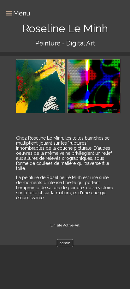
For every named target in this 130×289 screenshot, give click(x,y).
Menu (21, 13)
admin (65, 243)
